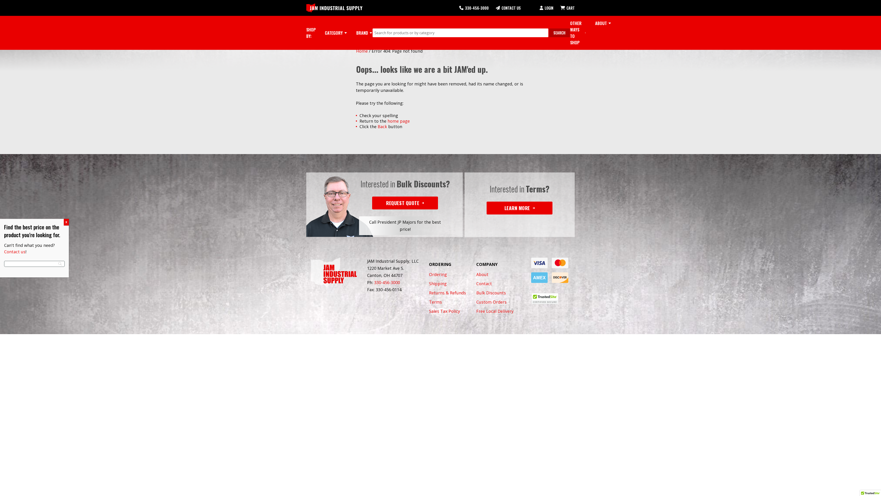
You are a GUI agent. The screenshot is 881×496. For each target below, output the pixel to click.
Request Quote (402, 202)
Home (362, 51)
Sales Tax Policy (444, 311)
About (482, 274)
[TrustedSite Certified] (545, 298)
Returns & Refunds (447, 293)
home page (399, 121)
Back (382, 126)
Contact (484, 283)
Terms (435, 302)
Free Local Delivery (494, 311)
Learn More (517, 207)
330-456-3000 (477, 8)
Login (549, 8)
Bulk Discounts (491, 293)
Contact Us (511, 8)
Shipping (438, 283)
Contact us (14, 251)
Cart (570, 8)
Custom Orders (491, 302)
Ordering (438, 274)
